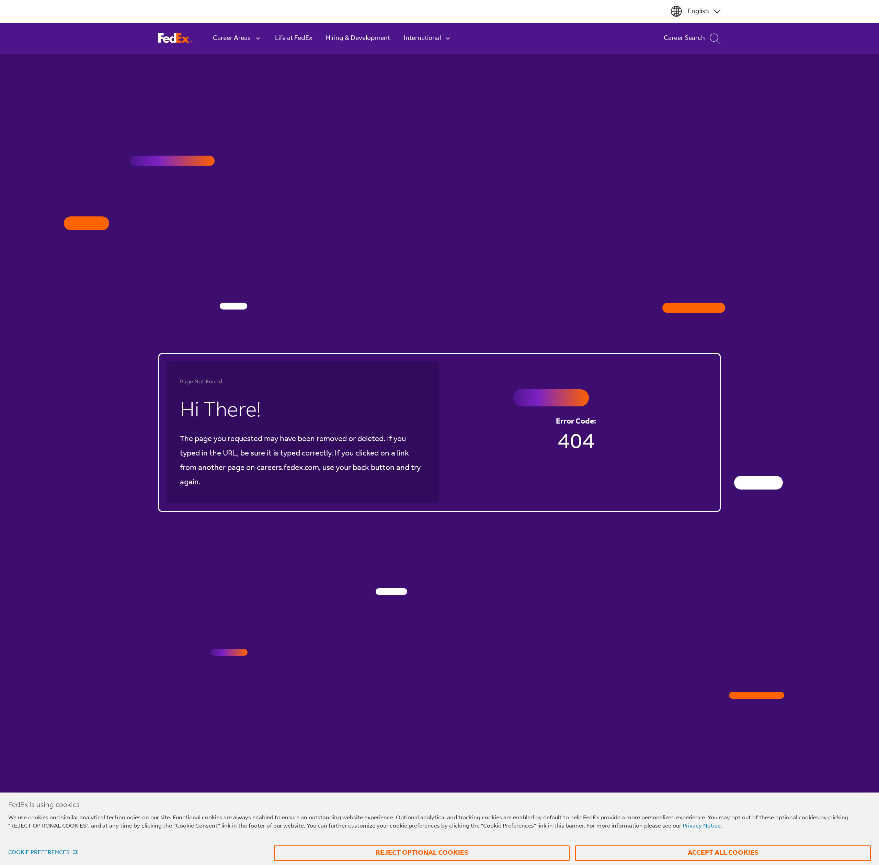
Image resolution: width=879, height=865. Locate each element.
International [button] (422, 38)
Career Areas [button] (232, 38)
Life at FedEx (293, 38)
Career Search (684, 38)
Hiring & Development (358, 38)
